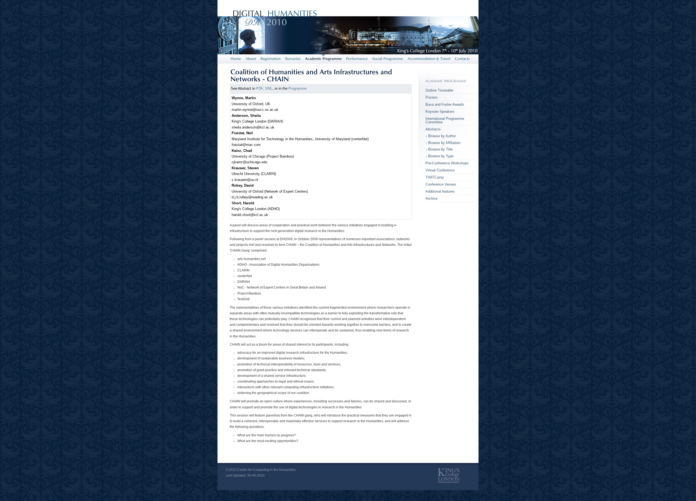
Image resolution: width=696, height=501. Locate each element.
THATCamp (434, 177)
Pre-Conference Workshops (447, 163)
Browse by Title (440, 149)
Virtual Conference (440, 170)
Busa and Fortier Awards (444, 104)
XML (268, 88)
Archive (431, 198)
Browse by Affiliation (444, 143)
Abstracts (433, 129)
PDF (259, 88)
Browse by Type (440, 156)
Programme (297, 88)
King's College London (448, 475)
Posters (431, 97)
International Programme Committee (444, 120)
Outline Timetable (439, 90)
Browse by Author (442, 136)
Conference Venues (440, 184)
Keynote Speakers (440, 111)
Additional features (440, 191)
